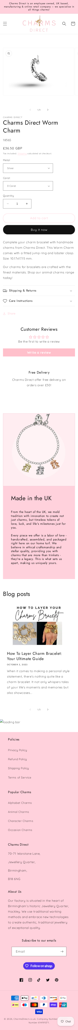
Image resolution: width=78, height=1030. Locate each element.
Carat (6, 178)
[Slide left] (30, 109)
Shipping (22, 153)
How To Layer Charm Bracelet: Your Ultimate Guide (34, 656)
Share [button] (12, 313)
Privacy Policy (17, 750)
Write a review (39, 352)
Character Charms (20, 821)
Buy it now (39, 230)
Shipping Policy (18, 768)
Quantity (8, 195)
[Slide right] (47, 109)
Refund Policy (17, 759)
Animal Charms (18, 812)
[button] (5, 23)
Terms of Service (19, 777)
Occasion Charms (20, 830)
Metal (6, 160)
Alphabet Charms (20, 803)
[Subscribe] (61, 951)
